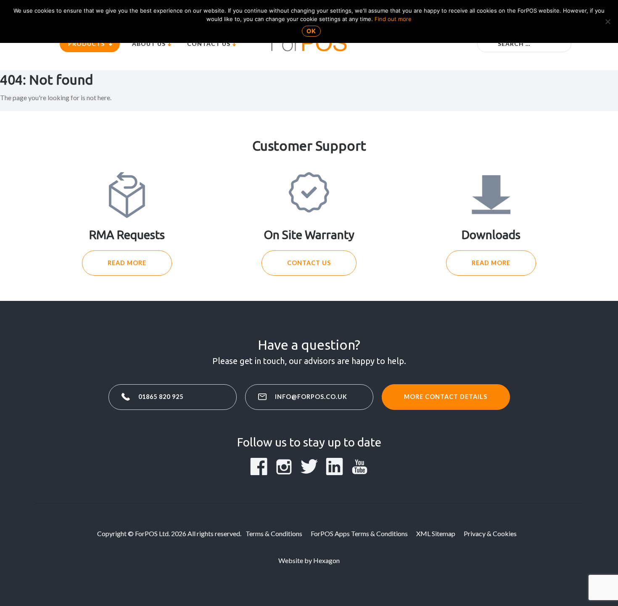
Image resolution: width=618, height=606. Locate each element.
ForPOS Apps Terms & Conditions (359, 533)
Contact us (309, 262)
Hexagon (326, 560)
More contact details (445, 396)
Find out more (393, 19)
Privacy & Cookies (490, 533)
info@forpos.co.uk (311, 396)
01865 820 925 (160, 396)
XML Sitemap (435, 533)
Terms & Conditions (274, 533)
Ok (311, 31)
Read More (127, 262)
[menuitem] (89, 43)
